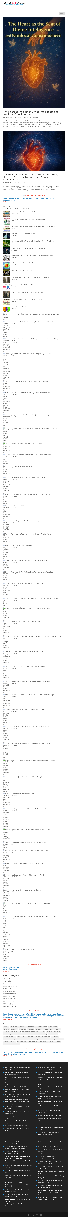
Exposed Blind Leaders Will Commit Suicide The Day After (31, 903)
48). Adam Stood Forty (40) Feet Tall (48, 1154)
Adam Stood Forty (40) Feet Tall (22, 270)
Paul (60, 1039)
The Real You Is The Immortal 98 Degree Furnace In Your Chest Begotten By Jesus (37, 339)
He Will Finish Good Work (53, 1031)
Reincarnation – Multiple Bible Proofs (24, 263)
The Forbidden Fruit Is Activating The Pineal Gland (28, 248)
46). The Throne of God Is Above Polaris (49, 1146)
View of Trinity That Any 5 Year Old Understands (27, 583)
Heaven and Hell (16, 1031)
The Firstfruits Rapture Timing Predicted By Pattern (28, 299)
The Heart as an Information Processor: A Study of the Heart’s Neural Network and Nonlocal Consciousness (32, 177)
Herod (42, 1031)
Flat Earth (39, 1029)
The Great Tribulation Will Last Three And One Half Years (30, 608)
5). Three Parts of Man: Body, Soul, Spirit (17, 1087)
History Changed (9, 1034)
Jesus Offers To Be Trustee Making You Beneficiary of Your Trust (33, 322)
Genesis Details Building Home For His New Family (28, 842)
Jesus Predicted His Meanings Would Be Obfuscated (29, 477)
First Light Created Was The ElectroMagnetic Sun (28, 219)
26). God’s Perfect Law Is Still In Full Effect (50, 1115)
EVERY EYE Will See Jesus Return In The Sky (26, 890)
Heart (6, 1031)
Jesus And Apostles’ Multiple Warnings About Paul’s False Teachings (34, 226)
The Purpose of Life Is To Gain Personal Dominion (28, 506)
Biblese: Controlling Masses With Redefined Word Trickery (31, 829)
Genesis (57, 1029)
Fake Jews (22, 1029)
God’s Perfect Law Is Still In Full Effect (24, 545)
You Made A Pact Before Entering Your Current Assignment (31, 393)
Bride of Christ (31, 1026)
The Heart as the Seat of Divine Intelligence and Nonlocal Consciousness (31, 113)
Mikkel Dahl (55, 1036)
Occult (36, 1039)
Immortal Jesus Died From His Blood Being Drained (28, 777)
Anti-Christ (13, 1026)
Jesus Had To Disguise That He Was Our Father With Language (32, 695)
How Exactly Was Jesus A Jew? (21, 466)
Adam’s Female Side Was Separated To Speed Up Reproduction (33, 760)
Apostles (22, 1026)
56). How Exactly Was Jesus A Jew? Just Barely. (51, 1190)
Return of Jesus (32, 1041)
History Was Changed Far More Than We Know (27, 292)
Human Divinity (33, 117)
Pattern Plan (7, 1001)
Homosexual (28, 1034)
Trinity (58, 1041)
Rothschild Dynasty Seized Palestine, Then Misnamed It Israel (32, 256)
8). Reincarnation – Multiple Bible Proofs (16, 1099)
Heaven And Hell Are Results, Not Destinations (27, 863)
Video (16, 1044)
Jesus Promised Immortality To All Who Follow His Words (30, 743)
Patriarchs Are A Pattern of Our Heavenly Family (27, 875)
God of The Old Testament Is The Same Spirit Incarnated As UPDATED (35, 314)
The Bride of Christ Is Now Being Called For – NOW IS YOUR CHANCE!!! (35, 428)
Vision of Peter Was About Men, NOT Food (25, 621)
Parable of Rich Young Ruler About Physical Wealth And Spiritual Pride (35, 598)
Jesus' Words (7, 996)
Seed (52, 1041)
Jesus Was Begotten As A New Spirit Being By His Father (30, 381)
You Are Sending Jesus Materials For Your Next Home (29, 850)
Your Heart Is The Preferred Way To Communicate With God (32, 572)
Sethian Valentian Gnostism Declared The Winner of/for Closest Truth (35, 916)
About (5, 978)
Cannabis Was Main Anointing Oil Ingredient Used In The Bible (32, 241)
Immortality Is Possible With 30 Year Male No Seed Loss (30, 681)
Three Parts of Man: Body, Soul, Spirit (24, 307)
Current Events (52, 1026)
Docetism (14, 1029)
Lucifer (37, 1036)
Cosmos (6, 981)
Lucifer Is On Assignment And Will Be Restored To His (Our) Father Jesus (36, 636)
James (44, 1034)
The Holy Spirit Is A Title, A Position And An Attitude (28, 710)
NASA (6, 1039)
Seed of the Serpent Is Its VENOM (22, 949)
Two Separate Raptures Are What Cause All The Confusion (31, 534)
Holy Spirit (19, 1034)
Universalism (8, 1044)
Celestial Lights (42, 1026)
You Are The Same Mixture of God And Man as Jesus (29, 560)
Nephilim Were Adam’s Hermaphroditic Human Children (30, 494)
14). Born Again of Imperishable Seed (16, 1125)
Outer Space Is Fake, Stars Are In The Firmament (28, 212)
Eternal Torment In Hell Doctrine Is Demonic (26, 443)
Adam (6, 1026)
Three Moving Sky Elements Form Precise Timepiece (29, 666)
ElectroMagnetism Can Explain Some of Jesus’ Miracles (30, 521)
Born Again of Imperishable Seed (22, 794)
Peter (6, 1041)
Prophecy (6, 1004)
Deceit (6, 1029)
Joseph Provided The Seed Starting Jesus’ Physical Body (30, 415)
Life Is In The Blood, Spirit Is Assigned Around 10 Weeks (30, 726)
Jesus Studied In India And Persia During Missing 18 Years (31, 354)
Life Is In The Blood (28, 1036)
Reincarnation (21, 1041)
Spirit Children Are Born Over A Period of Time (27, 651)
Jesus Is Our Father (9, 1036)
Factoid (26, 117)
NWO (30, 1039)
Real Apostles (8, 1006)
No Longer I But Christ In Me (18, 1039)
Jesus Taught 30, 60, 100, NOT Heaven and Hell (27, 285)
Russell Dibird (9, 117)
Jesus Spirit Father (9, 994)
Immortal (37, 1034)
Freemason (48, 1029)
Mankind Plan (8, 999)
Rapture (13, 1041)
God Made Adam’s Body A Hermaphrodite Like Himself (30, 277)
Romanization (43, 1041)
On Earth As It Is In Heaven (48, 1039)
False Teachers (8, 986)
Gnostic (5, 989)
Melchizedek (46, 1036)
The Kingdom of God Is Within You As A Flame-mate (29, 809)
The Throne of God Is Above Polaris (23, 234)
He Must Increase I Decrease (30, 1031)
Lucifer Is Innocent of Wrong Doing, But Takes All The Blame (31, 455)
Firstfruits (30, 1029)
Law (19, 1036)
